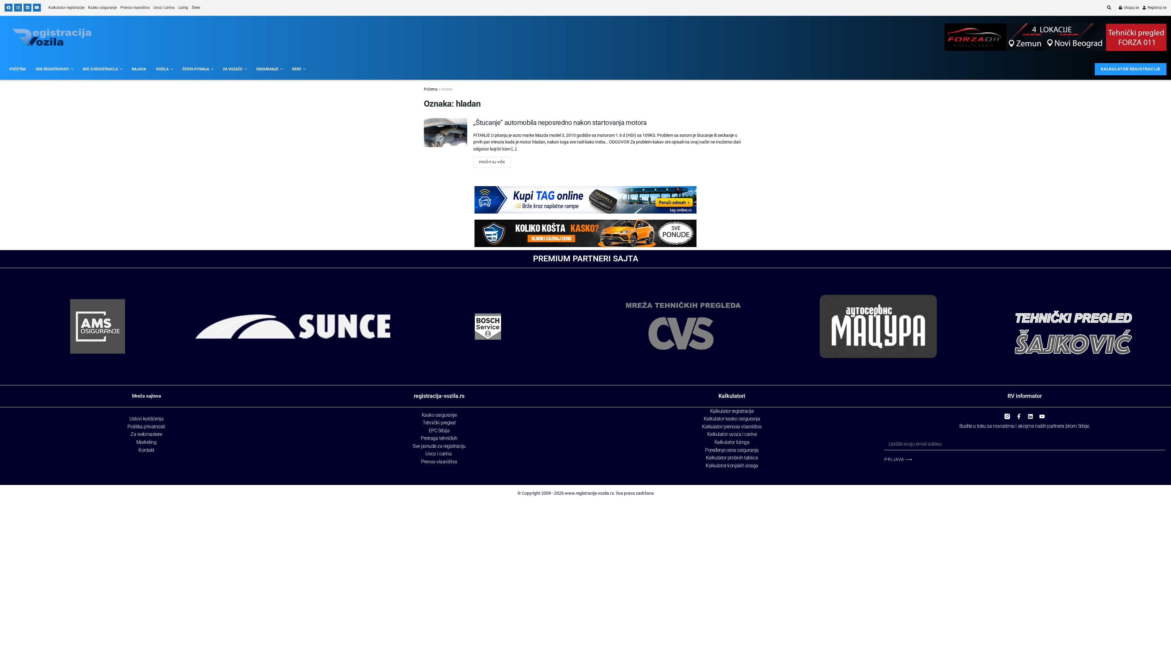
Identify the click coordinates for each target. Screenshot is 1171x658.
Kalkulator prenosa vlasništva (732, 427)
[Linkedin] (1030, 414)
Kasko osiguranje (102, 7)
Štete (196, 7)
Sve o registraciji (100, 69)
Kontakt (146, 450)
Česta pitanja (195, 69)
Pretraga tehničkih (439, 438)
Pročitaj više (492, 162)
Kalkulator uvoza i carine (732, 434)
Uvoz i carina (164, 7)
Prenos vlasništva (135, 7)
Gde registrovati (52, 69)
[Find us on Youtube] (37, 8)
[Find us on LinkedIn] (27, 8)
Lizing (183, 7)
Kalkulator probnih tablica (732, 458)
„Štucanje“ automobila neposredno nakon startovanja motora (559, 122)
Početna (17, 69)
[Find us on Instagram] (18, 8)
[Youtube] (1042, 414)
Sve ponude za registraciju (439, 446)
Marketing (146, 442)
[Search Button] (1109, 8)
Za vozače (232, 69)
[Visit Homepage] (52, 37)
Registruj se (1156, 7)
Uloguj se (1131, 7)
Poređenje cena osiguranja (732, 450)
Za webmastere (146, 434)
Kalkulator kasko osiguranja (732, 419)
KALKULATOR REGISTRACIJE (1130, 69)
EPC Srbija (439, 430)
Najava (139, 69)
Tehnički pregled (439, 423)
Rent (296, 69)
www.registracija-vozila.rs (589, 493)
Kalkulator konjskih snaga (732, 466)
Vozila (162, 69)
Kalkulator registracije (66, 7)
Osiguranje (267, 69)
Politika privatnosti (146, 427)
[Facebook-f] (1019, 414)
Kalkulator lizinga (732, 442)
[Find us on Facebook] (9, 8)
